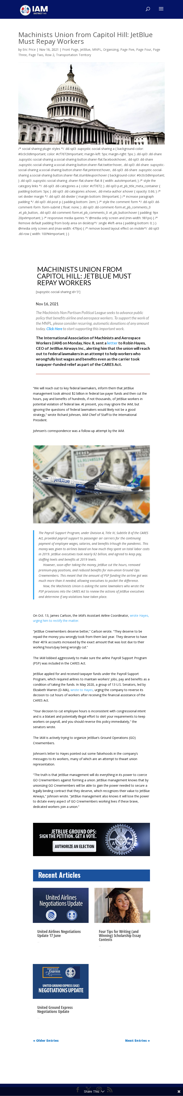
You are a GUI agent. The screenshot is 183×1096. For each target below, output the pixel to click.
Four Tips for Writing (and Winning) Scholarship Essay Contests (120, 935)
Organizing (111, 49)
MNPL (96, 49)
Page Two (36, 55)
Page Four (143, 49)
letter (112, 343)
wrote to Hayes (82, 690)
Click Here (54, 328)
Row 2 (49, 55)
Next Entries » (137, 1040)
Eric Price (29, 49)
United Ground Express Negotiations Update (55, 1009)
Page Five (127, 49)
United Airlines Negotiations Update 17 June (59, 933)
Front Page (70, 49)
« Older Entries (46, 1040)
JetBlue (85, 49)
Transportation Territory (73, 55)
